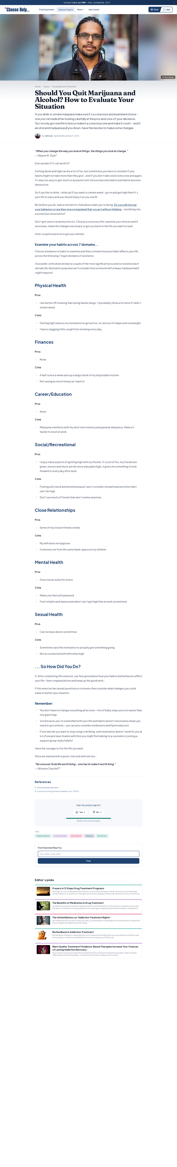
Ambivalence (76, 836)
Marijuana (89, 836)
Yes (82, 812)
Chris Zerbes (169, 77)
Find (156, 9)
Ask (168, 9)
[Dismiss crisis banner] (174, 2)
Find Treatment (46, 9)
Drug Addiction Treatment (64, 86)
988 (83, 2)
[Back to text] (58, 787)
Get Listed (94, 9)
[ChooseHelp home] (16, 9)
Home (38, 86)
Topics (46, 86)
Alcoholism (102, 836)
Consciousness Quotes (47, 787)
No (98, 812)
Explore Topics (65, 9)
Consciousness (60, 836)
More (79, 9)
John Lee (49, 135)
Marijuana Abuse (43, 836)
